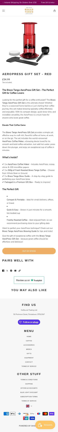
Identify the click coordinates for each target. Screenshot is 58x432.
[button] (19, 270)
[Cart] (54, 10)
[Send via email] (15, 270)
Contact (29, 362)
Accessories (29, 345)
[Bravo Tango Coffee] (29, 11)
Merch (29, 349)
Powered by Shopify (29, 426)
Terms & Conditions (29, 379)
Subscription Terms (29, 396)
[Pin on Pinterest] (11, 270)
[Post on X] (7, 270)
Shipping (29, 384)
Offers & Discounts (29, 388)
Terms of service (29, 366)
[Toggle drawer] (3, 11)
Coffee (29, 341)
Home (29, 336)
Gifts (29, 353)
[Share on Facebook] (3, 270)
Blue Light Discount (29, 392)
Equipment (29, 358)
